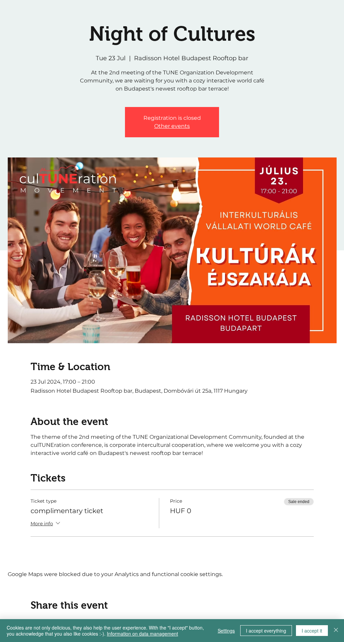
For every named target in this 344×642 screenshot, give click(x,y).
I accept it (312, 630)
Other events (172, 126)
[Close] (336, 631)
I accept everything (266, 630)
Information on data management (142, 633)
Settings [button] (226, 630)
